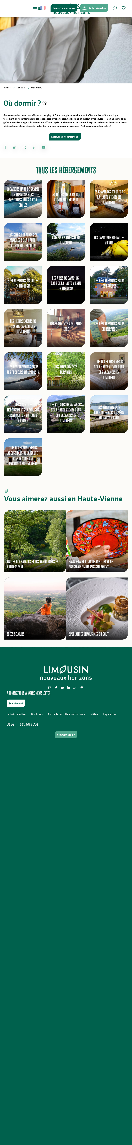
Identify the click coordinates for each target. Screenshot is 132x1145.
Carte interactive (16, 714)
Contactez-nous (29, 723)
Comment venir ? (66, 734)
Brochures (37, 714)
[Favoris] (124, 7)
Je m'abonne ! (16, 703)
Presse (10, 723)
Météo (94, 714)
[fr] (43, 7)
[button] (115, 8)
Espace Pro (109, 714)
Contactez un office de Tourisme (66, 714)
